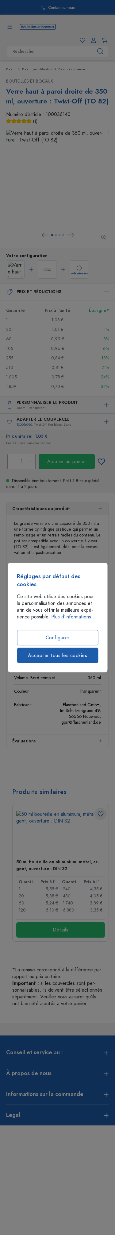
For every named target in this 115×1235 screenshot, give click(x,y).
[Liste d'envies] (81, 40)
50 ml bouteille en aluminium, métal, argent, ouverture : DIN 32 (57, 865)
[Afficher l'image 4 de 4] (63, 235)
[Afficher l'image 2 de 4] (56, 235)
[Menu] (10, 26)
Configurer (58, 637)
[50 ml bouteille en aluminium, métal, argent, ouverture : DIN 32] (60, 832)
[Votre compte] (92, 40)
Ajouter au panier (66, 461)
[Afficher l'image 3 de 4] (59, 235)
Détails (61, 930)
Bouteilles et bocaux (29, 81)
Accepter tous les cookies (57, 655)
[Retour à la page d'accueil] (38, 26)
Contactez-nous (39, 8)
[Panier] (103, 40)
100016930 (24, 424)
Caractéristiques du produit (41, 509)
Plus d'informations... (73, 617)
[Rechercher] (100, 51)
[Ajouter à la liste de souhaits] (101, 461)
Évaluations (24, 741)
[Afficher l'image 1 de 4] (52, 235)
